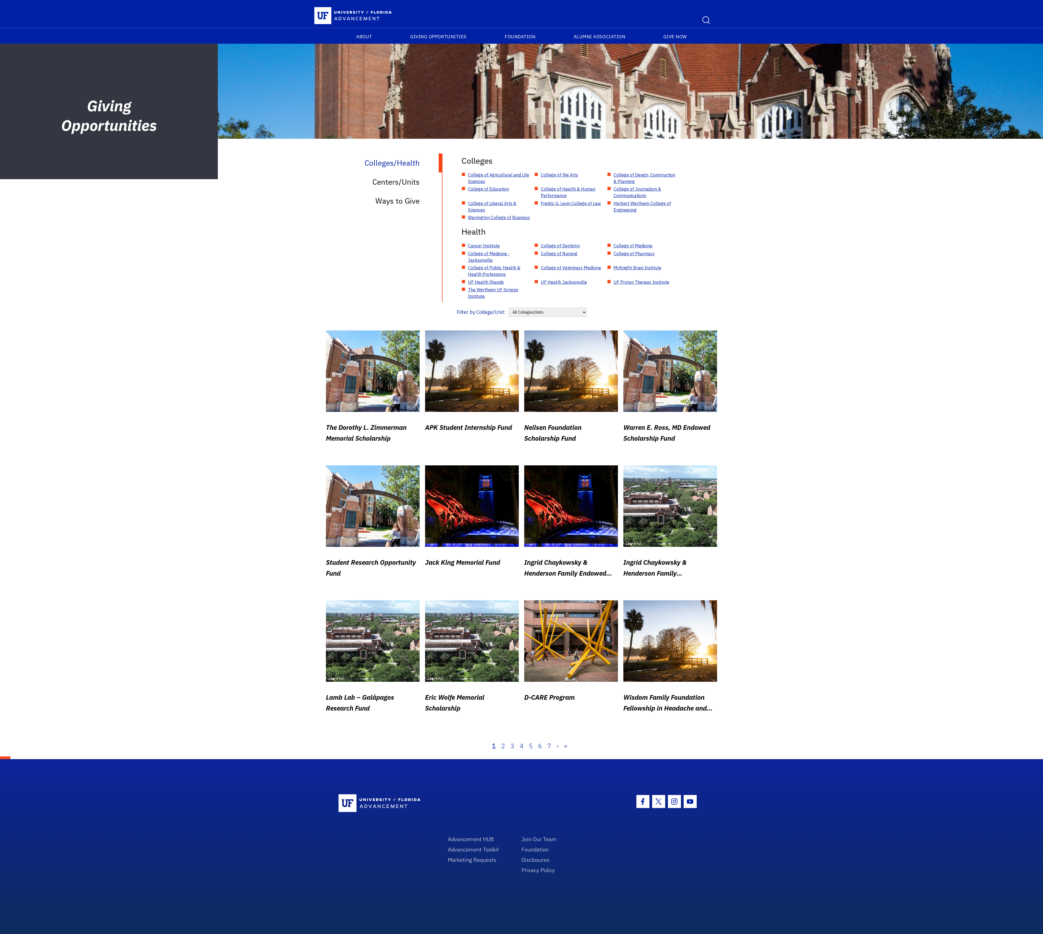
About (364, 37)
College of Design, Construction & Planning (644, 178)
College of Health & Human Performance (568, 192)
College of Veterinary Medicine (571, 267)
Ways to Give (397, 201)
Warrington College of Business (499, 217)
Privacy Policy (538, 870)
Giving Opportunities (438, 37)
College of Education (488, 189)
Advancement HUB (471, 839)
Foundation (520, 37)
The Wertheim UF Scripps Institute (493, 293)
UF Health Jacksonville (564, 282)
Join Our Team (539, 839)
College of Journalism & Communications (637, 192)
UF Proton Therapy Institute (641, 282)
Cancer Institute (484, 245)
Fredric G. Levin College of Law (571, 203)
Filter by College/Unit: (481, 312)
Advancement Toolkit (473, 849)
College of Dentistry (560, 245)
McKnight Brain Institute (637, 267)
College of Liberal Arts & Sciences (492, 207)
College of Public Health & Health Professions (494, 271)
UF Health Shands (486, 282)
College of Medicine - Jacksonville (489, 257)
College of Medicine (633, 245)
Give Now (675, 37)
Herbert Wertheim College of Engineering (642, 207)
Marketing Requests (472, 859)
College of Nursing (559, 253)
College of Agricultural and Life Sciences (498, 178)
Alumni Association (600, 37)
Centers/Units (396, 182)
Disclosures (535, 859)
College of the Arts (559, 175)
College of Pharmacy (634, 253)
